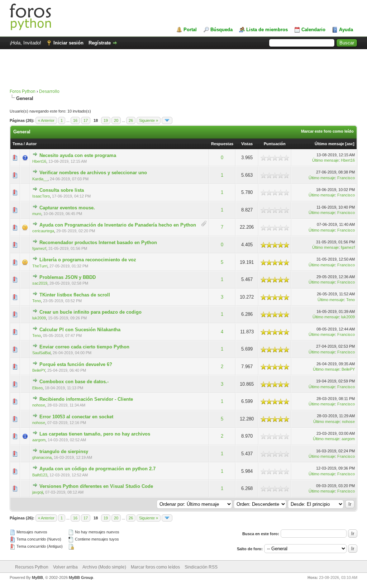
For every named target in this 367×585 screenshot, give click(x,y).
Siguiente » (148, 120)
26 (131, 120)
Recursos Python (31, 567)
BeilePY (38, 370)
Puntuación (275, 144)
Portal (190, 29)
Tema (18, 144)
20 (116, 120)
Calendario (313, 29)
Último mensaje (329, 144)
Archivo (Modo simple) (104, 567)
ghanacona (42, 457)
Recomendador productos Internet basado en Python (98, 242)
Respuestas (222, 144)
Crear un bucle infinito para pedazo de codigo (90, 312)
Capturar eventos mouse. (67, 207)
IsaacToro (41, 196)
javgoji (37, 492)
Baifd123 (39, 475)
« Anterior (46, 120)
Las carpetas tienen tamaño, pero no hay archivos (94, 434)
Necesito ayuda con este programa (77, 155)
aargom (39, 440)
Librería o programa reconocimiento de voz (87, 259)
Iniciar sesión (68, 43)
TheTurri (39, 266)
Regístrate (100, 43)
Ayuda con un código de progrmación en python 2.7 (97, 468)
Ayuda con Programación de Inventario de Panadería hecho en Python (117, 225)
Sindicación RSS (201, 567)
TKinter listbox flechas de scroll (74, 295)
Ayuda (346, 29)
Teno (36, 301)
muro (36, 213)
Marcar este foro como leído (327, 131)
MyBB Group (81, 577)
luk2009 (39, 318)
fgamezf (39, 248)
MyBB (37, 577)
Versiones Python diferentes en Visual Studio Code (96, 486)
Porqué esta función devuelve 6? (75, 364)
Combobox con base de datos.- (74, 381)
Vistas (247, 144)
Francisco (346, 178)
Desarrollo (49, 91)
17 (86, 120)
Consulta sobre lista (61, 190)
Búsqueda (221, 29)
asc (350, 144)
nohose (38, 405)
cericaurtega (43, 231)
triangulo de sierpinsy (63, 451)
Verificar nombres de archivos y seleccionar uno (93, 172)
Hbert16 (39, 161)
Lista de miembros (267, 29)
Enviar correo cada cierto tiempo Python (84, 346)
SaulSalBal (41, 353)
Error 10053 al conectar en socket (76, 416)
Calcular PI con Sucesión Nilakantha (79, 329)
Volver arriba (65, 567)
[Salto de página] (167, 120)
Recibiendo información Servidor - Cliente (86, 399)
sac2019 (39, 283)
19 (106, 120)
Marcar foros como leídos (155, 567)
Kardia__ (40, 179)
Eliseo (37, 388)
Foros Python (22, 91)
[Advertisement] (183, 72)
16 (75, 120)
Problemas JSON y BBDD (67, 277)
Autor (31, 144)
